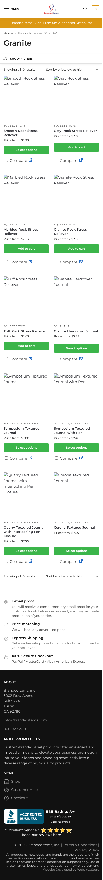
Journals (61, 326)
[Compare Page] (30, 160)
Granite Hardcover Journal (76, 331)
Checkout (19, 798)
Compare (18, 160)
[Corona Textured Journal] (76, 495)
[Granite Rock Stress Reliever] (76, 197)
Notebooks (29, 423)
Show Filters (21, 58)
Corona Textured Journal (74, 527)
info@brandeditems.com (25, 720)
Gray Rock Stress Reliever (75, 131)
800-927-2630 (16, 729)
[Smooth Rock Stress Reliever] (26, 98)
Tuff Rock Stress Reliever (25, 331)
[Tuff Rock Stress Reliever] (26, 299)
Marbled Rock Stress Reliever (21, 231)
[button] (95, 8)
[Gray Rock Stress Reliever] (76, 98)
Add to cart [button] (76, 147)
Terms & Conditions (80, 845)
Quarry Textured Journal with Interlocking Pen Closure (24, 531)
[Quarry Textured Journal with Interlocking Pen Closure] (26, 495)
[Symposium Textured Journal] (26, 396)
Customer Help (24, 789)
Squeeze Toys (15, 125)
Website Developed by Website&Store (71, 869)
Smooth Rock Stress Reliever (21, 133)
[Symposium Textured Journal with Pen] (76, 396)
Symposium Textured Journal (22, 430)
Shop (15, 781)
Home (8, 33)
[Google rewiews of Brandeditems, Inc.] (51, 832)
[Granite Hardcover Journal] (76, 299)
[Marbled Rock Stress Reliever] (26, 197)
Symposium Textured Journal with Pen (72, 430)
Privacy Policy (86, 850)
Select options (26, 150)
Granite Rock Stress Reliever (70, 231)
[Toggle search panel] (85, 9)
